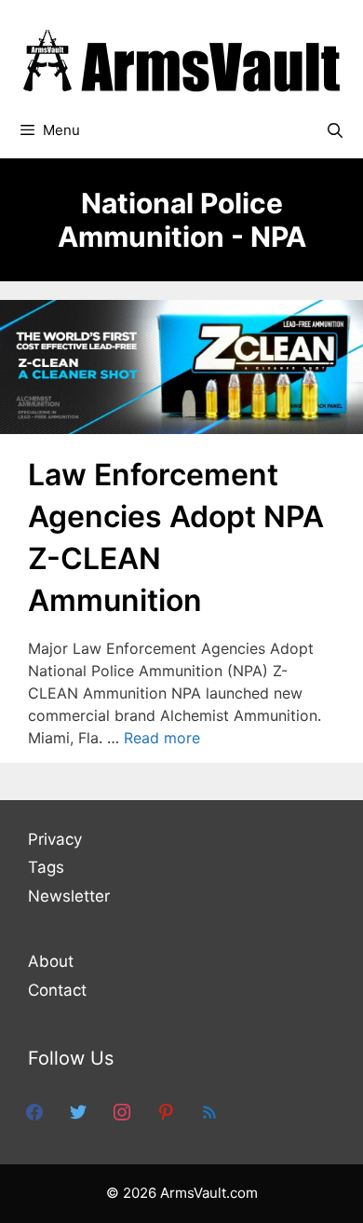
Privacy (55, 839)
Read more (162, 737)
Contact (57, 990)
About (51, 961)
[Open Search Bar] (334, 130)
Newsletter (69, 896)
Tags (46, 867)
